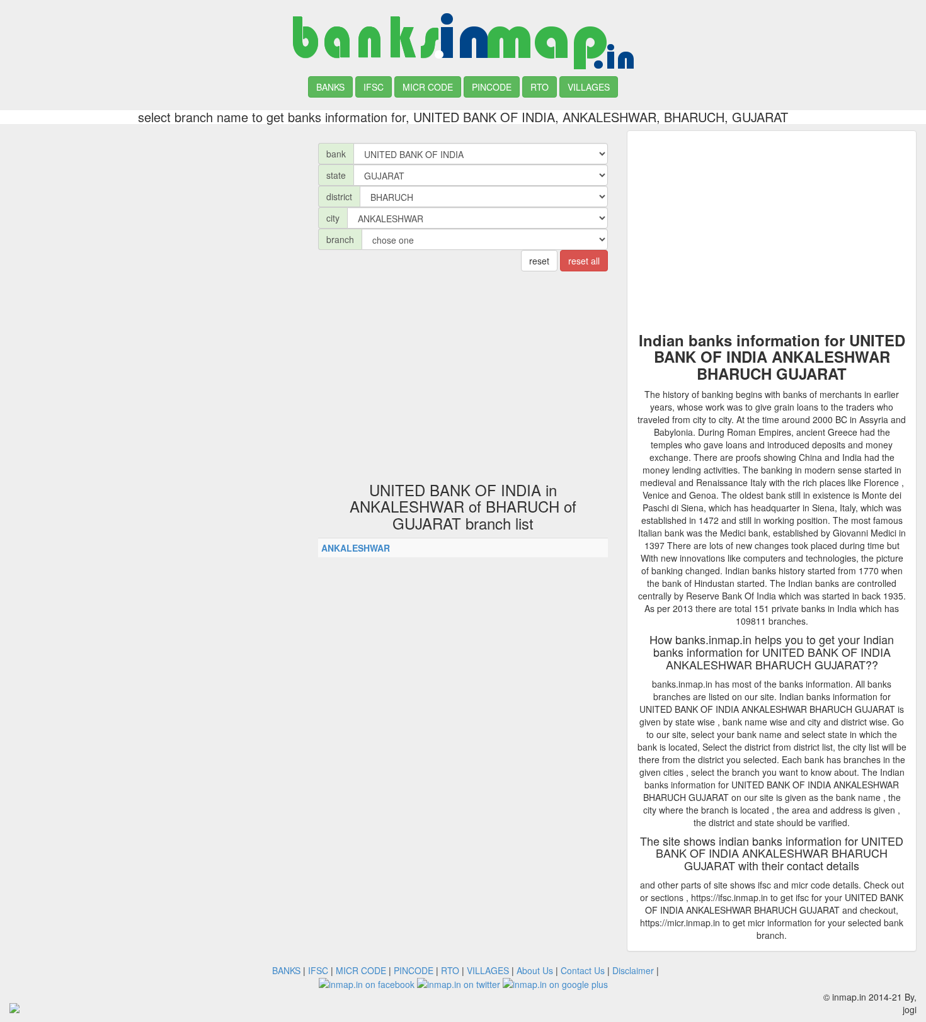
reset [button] (539, 260)
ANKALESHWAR (355, 548)
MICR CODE (428, 87)
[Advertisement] (154, 218)
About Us (535, 970)
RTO (539, 87)
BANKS (330, 87)
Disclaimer (633, 970)
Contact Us (583, 970)
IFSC (373, 87)
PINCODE (492, 87)
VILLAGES (589, 87)
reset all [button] (584, 260)
